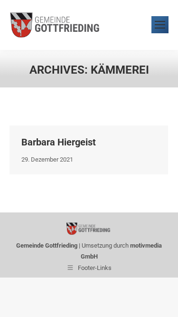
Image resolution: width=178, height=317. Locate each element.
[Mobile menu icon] (160, 24)
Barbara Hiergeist (58, 142)
